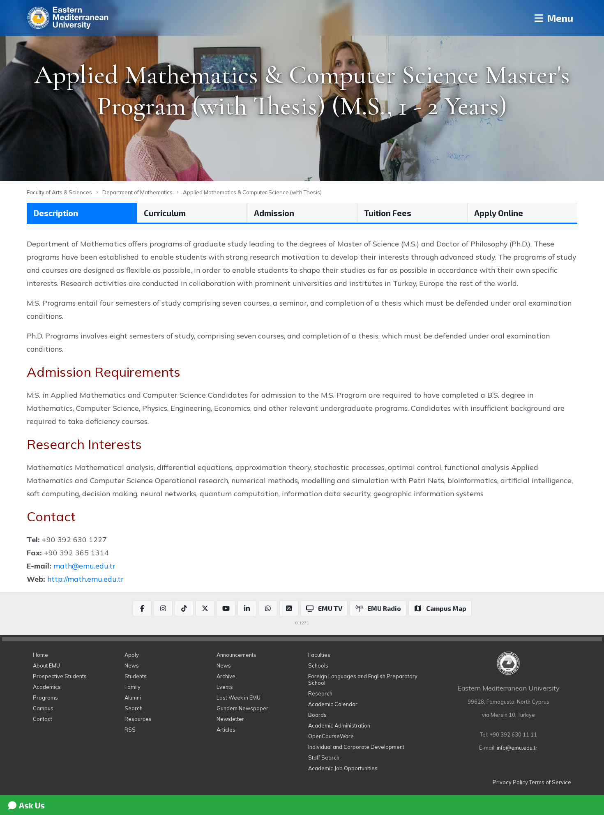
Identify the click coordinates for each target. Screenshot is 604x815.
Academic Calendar (332, 704)
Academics (47, 687)
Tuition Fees (387, 213)
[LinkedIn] (246, 608)
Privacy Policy (510, 782)
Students (135, 676)
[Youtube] (226, 608)
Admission (274, 213)
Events (225, 687)
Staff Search (323, 757)
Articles (226, 729)
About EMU (46, 665)
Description (56, 213)
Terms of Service (550, 782)
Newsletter (230, 719)
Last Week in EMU (239, 697)
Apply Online (498, 213)
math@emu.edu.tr (84, 565)
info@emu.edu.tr (517, 747)
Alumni (132, 697)
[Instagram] (163, 608)
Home (40, 655)
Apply (131, 655)
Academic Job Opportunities (343, 768)
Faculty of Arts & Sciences (59, 192)
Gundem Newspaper (242, 708)
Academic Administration (339, 725)
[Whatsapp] (267, 608)
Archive (226, 676)
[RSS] (288, 608)
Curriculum (165, 213)
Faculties (319, 655)
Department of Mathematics (137, 192)
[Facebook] (142, 608)
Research (320, 693)
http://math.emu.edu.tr (85, 578)
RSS (130, 729)
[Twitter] (205, 608)
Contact (42, 719)
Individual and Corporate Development (356, 747)
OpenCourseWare (331, 736)
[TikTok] (184, 608)
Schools (318, 665)
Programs (45, 697)
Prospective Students (60, 676)
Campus (43, 708)
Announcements (236, 655)
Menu (559, 18)
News (131, 665)
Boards (317, 714)
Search (133, 708)
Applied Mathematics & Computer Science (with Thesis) (252, 192)
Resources (138, 719)
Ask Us (31, 805)
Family (132, 687)
